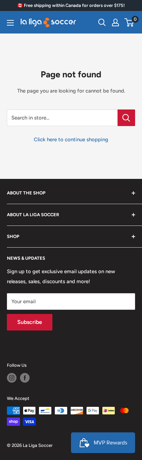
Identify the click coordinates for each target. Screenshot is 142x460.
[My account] (115, 22)
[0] (129, 22)
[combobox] (62, 117)
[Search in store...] (126, 117)
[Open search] (102, 22)
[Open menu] (10, 23)
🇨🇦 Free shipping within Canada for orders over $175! (71, 5)
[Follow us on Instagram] (12, 378)
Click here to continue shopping (71, 139)
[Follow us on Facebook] (25, 378)
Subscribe (29, 322)
